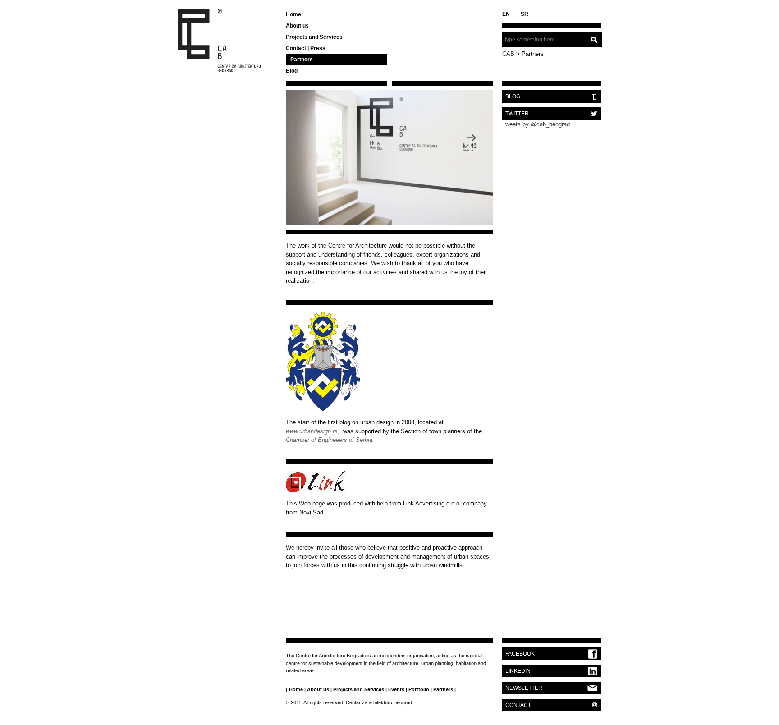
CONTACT (518, 705)
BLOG (512, 96)
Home (293, 14)
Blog (292, 71)
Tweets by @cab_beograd (536, 124)
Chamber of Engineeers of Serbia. (330, 439)
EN (506, 14)
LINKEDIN (518, 671)
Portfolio (418, 689)
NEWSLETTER (523, 688)
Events (396, 689)
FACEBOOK (520, 654)
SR (524, 14)
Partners (301, 59)
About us (297, 26)
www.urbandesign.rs (312, 431)
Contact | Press (305, 48)
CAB (508, 53)
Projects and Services (314, 37)
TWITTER (517, 113)
